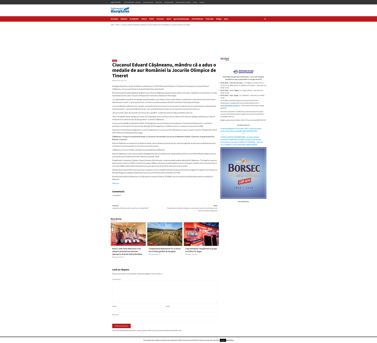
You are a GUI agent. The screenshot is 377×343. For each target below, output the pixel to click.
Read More (230, 340)
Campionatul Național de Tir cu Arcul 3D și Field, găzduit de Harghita (164, 250)
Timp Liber (209, 19)
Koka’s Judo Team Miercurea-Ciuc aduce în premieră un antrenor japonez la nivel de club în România (127, 251)
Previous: (130, 207)
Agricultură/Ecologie (181, 19)
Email (168, 306)
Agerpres (115, 183)
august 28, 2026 (117, 257)
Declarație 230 (168, 2)
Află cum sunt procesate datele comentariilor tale (164, 330)
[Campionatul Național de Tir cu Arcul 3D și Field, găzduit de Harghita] (164, 234)
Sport (226, 19)
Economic (160, 19)
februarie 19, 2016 (119, 80)
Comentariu (116, 279)
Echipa (195, 2)
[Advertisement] (188, 42)
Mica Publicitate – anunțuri (132, 2)
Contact (201, 2)
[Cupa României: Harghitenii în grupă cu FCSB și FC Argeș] (201, 234)
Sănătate (123, 19)
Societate (114, 19)
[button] (265, 19)
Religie (218, 19)
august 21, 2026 (190, 254)
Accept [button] (223, 340)
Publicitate (158, 2)
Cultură (144, 19)
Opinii (168, 19)
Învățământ (134, 19)
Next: (192, 208)
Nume (114, 306)
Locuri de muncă (148, 2)
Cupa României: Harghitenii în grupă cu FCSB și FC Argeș (201, 250)
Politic (151, 19)
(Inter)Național (197, 19)
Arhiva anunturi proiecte (183, 2)
